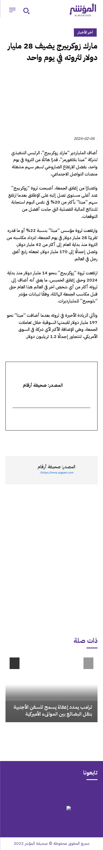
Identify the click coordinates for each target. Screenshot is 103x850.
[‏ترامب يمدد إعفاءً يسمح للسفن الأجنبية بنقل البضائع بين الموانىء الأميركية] (51, 687)
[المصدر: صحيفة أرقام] (86, 470)
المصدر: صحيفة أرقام (56, 467)
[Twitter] (92, 440)
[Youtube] (30, 792)
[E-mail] (86, 419)
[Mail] (73, 792)
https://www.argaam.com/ (56, 472)
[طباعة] (54, 440)
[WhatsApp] (79, 440)
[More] (28, 440)
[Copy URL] (41, 440)
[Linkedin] (66, 440)
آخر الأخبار (85, 32)
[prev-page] (88, 663)
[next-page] (15, 663)
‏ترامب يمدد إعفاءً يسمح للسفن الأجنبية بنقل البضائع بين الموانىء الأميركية (52, 710)
